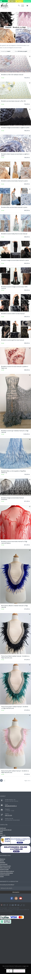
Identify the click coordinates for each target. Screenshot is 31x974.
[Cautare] (18, 6)
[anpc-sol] (15, 849)
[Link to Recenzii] (15, 905)
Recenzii (2, 860)
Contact (2, 876)
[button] (30, 56)
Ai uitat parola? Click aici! (5, 830)
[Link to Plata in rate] (4, 905)
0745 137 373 (8, 815)
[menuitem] (18, 6)
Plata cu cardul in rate (5, 867)
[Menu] (22, 6)
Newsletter (2, 862)
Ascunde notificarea (19, 971)
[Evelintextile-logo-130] (12, 6)
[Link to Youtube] (20, 898)
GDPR (1, 831)
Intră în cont (3, 828)
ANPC (1, 833)
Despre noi (2, 859)
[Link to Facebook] (11, 898)
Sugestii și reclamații (4, 874)
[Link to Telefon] (21, 905)
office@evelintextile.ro (11, 806)
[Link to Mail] (18, 905)
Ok (9, 971)
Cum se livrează (3, 864)
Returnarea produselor (5, 866)
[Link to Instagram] (16, 898)
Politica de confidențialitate (6, 873)
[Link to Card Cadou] (1, 905)
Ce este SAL (2, 835)
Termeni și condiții (4, 869)
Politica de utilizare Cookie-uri (7, 871)
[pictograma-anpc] (15, 840)
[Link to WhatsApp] (24, 905)
